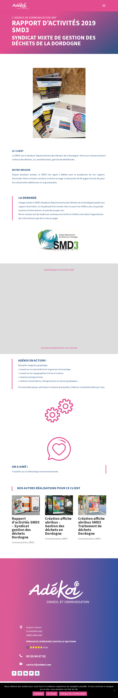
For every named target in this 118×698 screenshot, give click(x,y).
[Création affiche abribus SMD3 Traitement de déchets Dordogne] (92, 505)
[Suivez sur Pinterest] (31, 673)
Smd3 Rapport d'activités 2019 (59, 269)
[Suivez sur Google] (37, 673)
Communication (20, 542)
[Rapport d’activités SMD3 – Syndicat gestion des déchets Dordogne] (26, 505)
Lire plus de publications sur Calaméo (59, 347)
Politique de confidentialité (72, 694)
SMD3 (31, 542)
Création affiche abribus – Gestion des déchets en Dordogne (58, 526)
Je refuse (51, 694)
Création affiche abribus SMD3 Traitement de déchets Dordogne (91, 526)
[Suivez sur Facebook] (14, 673)
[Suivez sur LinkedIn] (25, 673)
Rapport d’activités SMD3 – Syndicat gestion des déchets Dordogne (26, 527)
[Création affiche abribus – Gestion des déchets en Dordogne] (59, 505)
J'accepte (38, 694)
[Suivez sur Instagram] (20, 673)
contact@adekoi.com (38, 664)
